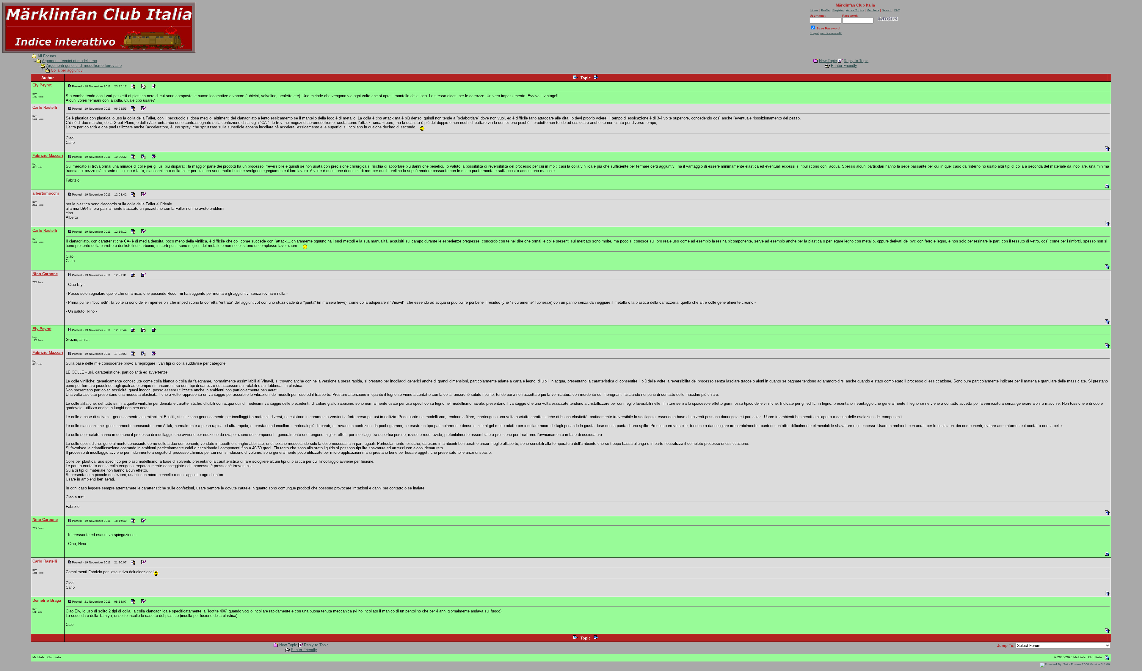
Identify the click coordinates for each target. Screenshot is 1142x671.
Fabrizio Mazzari (47, 155)
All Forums (46, 56)
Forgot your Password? (826, 33)
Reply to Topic (856, 61)
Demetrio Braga (46, 600)
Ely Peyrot (41, 85)
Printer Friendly (844, 65)
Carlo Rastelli (44, 107)
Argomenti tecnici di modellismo (69, 61)
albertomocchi (45, 193)
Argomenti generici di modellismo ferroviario (84, 65)
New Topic (828, 61)
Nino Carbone (45, 274)
